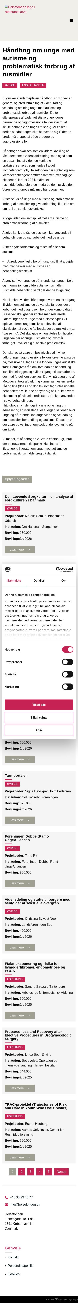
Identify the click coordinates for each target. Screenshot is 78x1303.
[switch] (67, 662)
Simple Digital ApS (69, 1299)
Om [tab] (63, 580)
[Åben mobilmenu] (71, 20)
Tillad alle (39, 704)
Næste (61, 1171)
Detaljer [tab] (39, 580)
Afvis (39, 730)
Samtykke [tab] (14, 580)
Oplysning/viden (17, 479)
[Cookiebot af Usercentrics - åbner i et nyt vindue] (56, 569)
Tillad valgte (39, 717)
